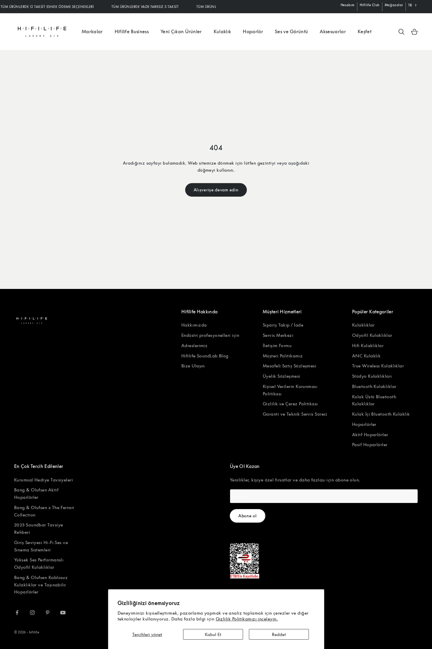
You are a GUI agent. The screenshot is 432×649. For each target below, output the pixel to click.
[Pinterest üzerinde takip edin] (48, 612)
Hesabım (348, 5)
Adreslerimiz (194, 345)
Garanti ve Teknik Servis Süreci (295, 414)
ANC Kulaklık (366, 355)
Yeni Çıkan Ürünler (181, 31)
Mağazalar (394, 5)
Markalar (92, 31)
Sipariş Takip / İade (283, 324)
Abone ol (247, 515)
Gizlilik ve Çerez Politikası (290, 403)
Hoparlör (253, 31)
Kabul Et (213, 634)
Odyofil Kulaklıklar (372, 335)
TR (410, 5)
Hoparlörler (364, 424)
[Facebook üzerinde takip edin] (17, 612)
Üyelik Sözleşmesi (281, 376)
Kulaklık (222, 31)
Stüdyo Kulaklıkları (372, 376)
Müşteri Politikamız (283, 355)
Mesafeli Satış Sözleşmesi (289, 365)
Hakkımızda (194, 324)
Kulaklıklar (363, 324)
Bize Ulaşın (193, 365)
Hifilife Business (132, 31)
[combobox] (413, 5)
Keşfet (364, 31)
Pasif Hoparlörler (370, 444)
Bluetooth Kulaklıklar (374, 386)
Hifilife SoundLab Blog (205, 355)
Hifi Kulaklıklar (368, 345)
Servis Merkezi (278, 335)
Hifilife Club (370, 5)
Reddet (279, 634)
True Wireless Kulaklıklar (378, 365)
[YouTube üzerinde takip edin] (63, 612)
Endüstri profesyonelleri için (210, 335)
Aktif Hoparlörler (370, 434)
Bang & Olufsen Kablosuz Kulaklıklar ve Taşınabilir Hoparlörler (41, 585)
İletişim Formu (277, 345)
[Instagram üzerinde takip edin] (32, 612)
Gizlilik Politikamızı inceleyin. (247, 618)
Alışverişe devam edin (216, 189)
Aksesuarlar (333, 31)
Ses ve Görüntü (291, 31)
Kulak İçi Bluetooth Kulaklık (381, 414)
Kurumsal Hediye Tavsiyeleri (43, 479)
